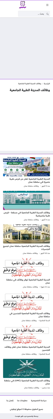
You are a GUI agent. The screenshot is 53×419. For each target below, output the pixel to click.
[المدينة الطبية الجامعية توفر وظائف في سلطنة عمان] (26, 273)
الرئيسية (47, 83)
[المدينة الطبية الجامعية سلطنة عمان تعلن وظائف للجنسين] (26, 340)
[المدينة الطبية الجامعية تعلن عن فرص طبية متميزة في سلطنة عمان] (26, 172)
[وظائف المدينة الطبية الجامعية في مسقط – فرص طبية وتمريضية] (26, 206)
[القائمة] (47, 5)
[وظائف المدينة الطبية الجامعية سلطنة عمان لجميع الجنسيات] (26, 239)
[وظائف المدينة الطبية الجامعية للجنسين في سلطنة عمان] (26, 307)
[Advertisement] (26, 46)
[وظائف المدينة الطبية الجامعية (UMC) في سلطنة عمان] (26, 374)
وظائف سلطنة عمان (31, 186)
